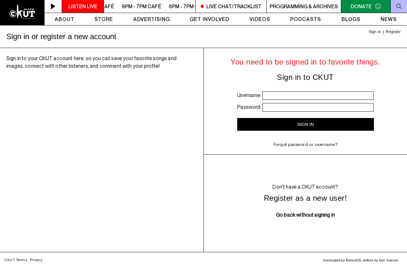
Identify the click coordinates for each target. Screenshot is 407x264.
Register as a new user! (305, 198)
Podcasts (305, 19)
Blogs (351, 19)
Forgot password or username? (305, 144)
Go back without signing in (305, 215)
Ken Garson (388, 260)
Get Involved (209, 19)
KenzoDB (353, 260)
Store (103, 19)
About (64, 19)
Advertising (151, 19)
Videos (260, 19)
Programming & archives (304, 6)
